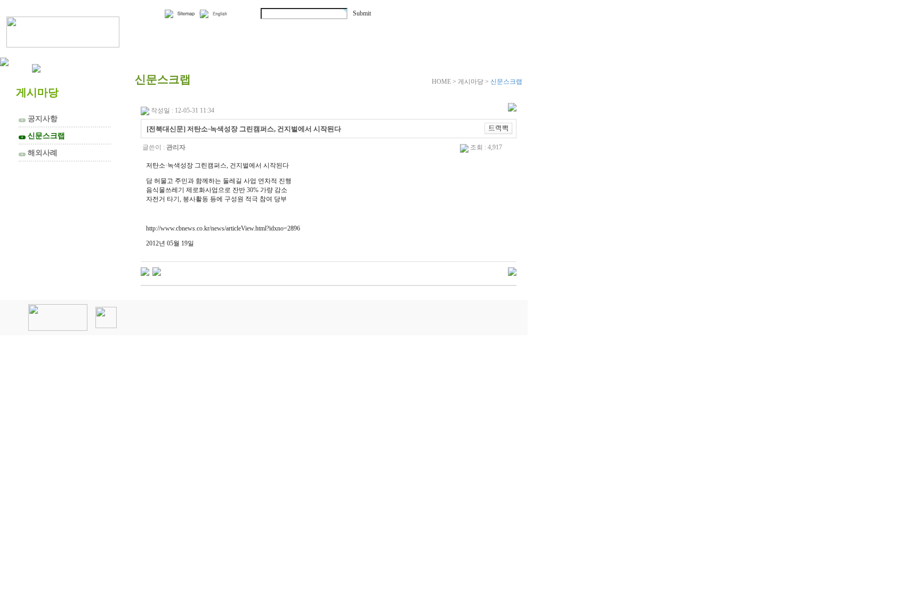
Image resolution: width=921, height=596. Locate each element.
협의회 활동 (294, 31)
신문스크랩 (43, 135)
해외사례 (39, 152)
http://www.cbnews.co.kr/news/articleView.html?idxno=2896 (223, 228)
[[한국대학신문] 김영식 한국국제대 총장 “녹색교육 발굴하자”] (156, 271)
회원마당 (383, 31)
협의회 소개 (193, 31)
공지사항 (39, 118)
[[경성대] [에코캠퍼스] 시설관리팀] (145, 271)
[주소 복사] (498, 128)
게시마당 (468, 31)
